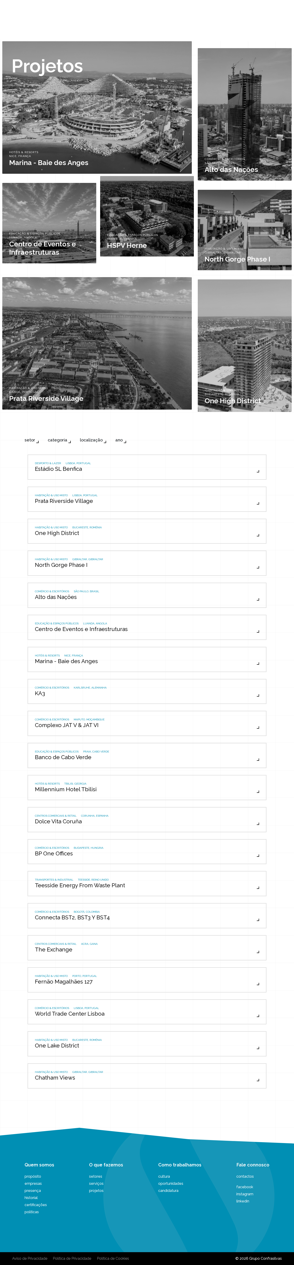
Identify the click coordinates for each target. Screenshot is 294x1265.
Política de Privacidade (72, 1258)
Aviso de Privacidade (29, 1258)
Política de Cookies (113, 1258)
